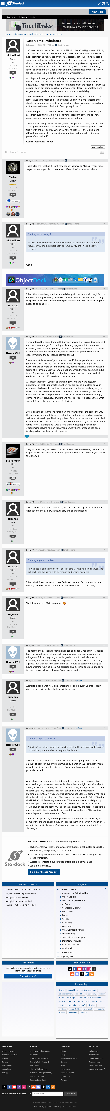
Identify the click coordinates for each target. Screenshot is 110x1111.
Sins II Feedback (55, 34)
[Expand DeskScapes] (60, 911)
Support (93, 1046)
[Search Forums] (107, 3)
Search (24, 17)
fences (61, 990)
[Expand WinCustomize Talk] (60, 944)
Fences (5, 1062)
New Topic (97, 11)
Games (33, 1046)
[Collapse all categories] (105, 889)
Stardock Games (18, 34)
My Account (94, 1055)
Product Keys (94, 1062)
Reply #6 (30, 502)
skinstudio (72, 1005)
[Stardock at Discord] (77, 974)
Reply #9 (30, 645)
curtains (62, 1013)
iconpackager (97, 1001)
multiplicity (92, 994)
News (63, 1065)
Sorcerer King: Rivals (38, 1080)
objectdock (80, 994)
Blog (63, 1055)
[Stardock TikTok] (82, 974)
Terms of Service (53, 1106)
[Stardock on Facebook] (74, 969)
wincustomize (83, 1001)
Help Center (93, 1051)
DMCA (64, 1106)
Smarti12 (13, 305)
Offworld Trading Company (41, 1073)
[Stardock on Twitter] (69, 969)
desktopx (71, 1001)
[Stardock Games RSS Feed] (91, 974)
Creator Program (68, 1073)
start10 (62, 1001)
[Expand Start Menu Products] (60, 941)
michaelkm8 (13, 55)
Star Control (35, 1065)
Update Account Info (97, 1069)
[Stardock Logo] (15, 3)
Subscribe (70, 1093)
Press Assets (66, 1069)
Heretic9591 (13, 353)
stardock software (66, 994)
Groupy (5, 1073)
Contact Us (65, 1076)
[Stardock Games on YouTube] (79, 969)
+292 (13, 478)
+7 (13, 357)
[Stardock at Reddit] (72, 974)
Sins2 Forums (63, 45)
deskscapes (71, 997)
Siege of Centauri (37, 1076)
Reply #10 (30, 680)
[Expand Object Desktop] (60, 897)
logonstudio (99, 1009)
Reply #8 (30, 597)
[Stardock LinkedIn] (86, 974)
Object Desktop (8, 1051)
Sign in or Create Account (43, 871)
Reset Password (95, 1065)
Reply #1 (30, 160)
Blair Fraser (13, 460)
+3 (13, 536)
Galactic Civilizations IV (39, 1058)
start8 (61, 997)
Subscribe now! (28, 976)
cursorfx (82, 1005)
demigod (92, 1005)
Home (6, 34)
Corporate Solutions (10, 1055)
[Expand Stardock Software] (57, 889)
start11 (62, 1005)
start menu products (88, 990)
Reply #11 (30, 728)
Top (104, 160)
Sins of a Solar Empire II (37, 34)
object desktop (75, 1009)
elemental (88, 1009)
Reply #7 (30, 550)
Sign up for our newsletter (16, 1093)
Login (32, 17)
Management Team (69, 1058)
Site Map (72, 1106)
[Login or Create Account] (99, 3)
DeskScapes (7, 1065)
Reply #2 (30, 223)
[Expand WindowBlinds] (60, 948)
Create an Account (96, 1058)
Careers (64, 1062)
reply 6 (50, 560)
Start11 (5, 1058)
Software (7, 1046)
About (63, 1051)
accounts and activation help (90, 997)
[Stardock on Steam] (94, 969)
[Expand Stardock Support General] (60, 900)
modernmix (73, 1013)
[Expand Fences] (60, 915)
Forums (64, 1080)
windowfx (62, 1009)
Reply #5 (30, 444)
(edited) (79, 680)
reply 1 (47, 234)
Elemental (34, 1055)
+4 (13, 72)
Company (66, 1046)
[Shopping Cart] (103, 3)
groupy (101, 994)
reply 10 (51, 738)
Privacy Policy (39, 1106)
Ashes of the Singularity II (40, 1051)
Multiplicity (6, 1069)
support (84, 1013)
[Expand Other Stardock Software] (60, 930)
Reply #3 (30, 288)
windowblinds (73, 990)
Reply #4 (30, 336)
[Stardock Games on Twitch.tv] (84, 969)
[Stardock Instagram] (89, 969)
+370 (13, 194)
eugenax (13, 518)
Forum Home (12, 17)
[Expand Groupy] (60, 919)
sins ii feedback (98, 147)
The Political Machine (38, 1069)
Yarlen (13, 177)
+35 (13, 323)
